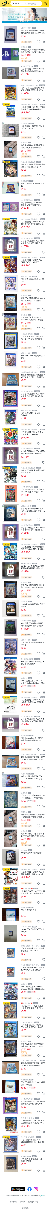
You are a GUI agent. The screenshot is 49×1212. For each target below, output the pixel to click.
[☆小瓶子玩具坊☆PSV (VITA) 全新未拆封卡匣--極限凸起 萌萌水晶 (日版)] (10, 245)
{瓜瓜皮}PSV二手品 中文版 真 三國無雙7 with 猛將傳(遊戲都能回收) (33, 892)
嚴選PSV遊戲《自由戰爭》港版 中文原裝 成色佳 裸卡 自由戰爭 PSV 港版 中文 (33, 834)
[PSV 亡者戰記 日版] (10, 914)
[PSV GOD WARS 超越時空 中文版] (10, 360)
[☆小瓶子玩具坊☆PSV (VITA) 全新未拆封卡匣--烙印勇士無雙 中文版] (10, 532)
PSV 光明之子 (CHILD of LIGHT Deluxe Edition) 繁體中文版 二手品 (33, 681)
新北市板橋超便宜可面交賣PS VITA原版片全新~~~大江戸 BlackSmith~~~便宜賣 (33, 758)
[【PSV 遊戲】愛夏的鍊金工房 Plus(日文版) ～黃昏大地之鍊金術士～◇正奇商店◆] (10, 799)
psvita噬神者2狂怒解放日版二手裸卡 (33, 605)
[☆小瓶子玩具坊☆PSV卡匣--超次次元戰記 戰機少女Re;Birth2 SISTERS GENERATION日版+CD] (10, 207)
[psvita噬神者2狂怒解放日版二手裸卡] (10, 608)
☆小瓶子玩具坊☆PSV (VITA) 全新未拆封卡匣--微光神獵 (33, 1102)
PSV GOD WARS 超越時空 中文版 (33, 356)
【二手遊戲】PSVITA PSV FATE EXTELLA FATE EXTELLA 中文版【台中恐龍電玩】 (32, 261)
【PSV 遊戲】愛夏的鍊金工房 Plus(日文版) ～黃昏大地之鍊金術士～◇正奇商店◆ (33, 796)
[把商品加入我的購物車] (43, 41)
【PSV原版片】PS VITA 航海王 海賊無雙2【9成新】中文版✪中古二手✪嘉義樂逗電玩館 (32, 1121)
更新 (42, 1195)
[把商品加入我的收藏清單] (38, 41)
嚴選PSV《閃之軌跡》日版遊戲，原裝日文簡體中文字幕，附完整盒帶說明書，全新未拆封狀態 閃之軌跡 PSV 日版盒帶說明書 (33, 586)
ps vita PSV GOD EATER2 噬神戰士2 (33, 930)
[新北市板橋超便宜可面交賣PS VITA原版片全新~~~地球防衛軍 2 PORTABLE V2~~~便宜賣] (10, 379)
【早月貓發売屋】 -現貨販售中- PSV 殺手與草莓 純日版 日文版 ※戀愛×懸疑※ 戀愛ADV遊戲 (33, 490)
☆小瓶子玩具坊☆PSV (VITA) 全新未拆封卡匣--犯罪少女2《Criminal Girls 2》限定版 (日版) (33, 452)
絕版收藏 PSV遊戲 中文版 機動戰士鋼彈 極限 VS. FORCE (33, 31)
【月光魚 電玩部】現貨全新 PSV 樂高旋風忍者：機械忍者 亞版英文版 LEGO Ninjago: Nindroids (33, 1026)
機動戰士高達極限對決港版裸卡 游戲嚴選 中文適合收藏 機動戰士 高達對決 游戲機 (33, 815)
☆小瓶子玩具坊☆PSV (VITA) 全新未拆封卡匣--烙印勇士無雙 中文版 (33, 528)
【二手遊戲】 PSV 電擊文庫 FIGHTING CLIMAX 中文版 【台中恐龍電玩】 (32, 548)
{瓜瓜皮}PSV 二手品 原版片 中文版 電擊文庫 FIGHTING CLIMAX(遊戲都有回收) (32, 1006)
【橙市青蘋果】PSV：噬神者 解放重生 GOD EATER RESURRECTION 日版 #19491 (32, 949)
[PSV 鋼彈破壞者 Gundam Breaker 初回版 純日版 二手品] (10, 991)
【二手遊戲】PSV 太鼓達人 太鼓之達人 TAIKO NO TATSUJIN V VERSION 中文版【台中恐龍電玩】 (32, 433)
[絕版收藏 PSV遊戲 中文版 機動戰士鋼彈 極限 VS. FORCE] (10, 34)
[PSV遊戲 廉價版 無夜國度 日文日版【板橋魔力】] (10, 665)
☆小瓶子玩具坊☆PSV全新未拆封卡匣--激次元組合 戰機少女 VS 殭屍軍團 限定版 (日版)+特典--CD (33, 720)
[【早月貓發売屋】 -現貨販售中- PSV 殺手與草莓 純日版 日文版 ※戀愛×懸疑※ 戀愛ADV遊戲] (10, 493)
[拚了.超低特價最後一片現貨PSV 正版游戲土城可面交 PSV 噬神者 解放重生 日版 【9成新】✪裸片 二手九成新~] (10, 512)
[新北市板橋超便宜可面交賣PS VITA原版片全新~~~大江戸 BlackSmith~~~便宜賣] (10, 761)
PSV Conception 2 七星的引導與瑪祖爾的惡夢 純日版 (32, 739)
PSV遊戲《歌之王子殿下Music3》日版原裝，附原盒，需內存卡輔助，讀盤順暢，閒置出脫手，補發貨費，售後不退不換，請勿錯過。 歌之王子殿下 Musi (33, 318)
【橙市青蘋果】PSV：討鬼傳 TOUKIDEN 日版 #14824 (32, 968)
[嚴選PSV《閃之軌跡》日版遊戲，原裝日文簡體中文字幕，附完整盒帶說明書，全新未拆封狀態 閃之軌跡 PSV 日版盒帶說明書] (10, 589)
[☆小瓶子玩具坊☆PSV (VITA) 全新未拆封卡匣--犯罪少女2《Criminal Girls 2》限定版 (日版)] (10, 455)
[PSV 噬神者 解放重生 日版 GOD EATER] (10, 1163)
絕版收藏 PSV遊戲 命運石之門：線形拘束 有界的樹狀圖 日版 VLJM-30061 (32, 624)
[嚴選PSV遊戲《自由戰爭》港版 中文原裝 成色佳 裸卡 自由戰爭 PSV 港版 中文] (10, 838)
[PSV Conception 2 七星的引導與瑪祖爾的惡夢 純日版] (10, 742)
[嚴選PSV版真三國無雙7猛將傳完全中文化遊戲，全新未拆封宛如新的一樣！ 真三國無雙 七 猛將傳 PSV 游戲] (10, 1048)
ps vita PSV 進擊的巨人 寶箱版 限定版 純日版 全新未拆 (32, 567)
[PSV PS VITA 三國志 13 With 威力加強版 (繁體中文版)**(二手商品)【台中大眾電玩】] (10, 92)
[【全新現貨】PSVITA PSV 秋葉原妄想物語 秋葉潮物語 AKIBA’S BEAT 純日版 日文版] (10, 73)
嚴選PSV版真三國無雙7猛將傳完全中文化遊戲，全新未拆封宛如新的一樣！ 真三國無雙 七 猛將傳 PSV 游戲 (33, 1045)
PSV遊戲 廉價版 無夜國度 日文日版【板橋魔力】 (32, 662)
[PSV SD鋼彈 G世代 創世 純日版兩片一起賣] (10, 1086)
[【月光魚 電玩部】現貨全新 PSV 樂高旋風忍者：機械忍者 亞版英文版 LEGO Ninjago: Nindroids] (10, 1029)
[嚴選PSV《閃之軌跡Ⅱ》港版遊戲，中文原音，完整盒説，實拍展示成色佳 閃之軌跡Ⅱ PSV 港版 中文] (10, 302)
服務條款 (13, 1201)
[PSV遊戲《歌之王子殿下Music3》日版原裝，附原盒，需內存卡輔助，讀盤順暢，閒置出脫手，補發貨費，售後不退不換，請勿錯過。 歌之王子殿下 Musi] (10, 321)
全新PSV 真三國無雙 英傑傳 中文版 (32, 643)
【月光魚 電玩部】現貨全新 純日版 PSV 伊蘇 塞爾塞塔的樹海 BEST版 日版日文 (32, 337)
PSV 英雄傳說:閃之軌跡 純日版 (32, 184)
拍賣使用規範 (33, 1201)
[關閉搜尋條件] (25, 3)
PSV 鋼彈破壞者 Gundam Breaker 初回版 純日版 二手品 (33, 987)
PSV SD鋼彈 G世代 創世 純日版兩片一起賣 (33, 1083)
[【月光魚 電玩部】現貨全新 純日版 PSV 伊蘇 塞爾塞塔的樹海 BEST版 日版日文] (10, 340)
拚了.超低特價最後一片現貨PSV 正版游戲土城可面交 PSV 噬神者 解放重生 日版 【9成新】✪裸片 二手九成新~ (33, 509)
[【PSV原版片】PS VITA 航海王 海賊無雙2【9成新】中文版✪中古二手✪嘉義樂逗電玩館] (10, 1124)
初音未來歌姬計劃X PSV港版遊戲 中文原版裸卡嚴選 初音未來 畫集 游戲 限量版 (32, 146)
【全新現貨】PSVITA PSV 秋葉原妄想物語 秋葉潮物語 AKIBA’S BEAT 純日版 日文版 (33, 69)
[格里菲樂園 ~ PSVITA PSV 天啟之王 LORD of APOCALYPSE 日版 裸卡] (10, 130)
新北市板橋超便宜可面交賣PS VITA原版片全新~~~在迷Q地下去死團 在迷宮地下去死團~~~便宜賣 (33, 1064)
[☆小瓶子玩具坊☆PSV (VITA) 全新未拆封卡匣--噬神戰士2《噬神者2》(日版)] (10, 398)
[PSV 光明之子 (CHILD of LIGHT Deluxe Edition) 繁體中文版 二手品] (10, 685)
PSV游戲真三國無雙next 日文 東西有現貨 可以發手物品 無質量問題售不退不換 (33, 50)
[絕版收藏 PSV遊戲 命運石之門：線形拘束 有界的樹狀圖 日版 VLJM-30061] (10, 627)
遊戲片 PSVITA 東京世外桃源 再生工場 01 (33, 471)
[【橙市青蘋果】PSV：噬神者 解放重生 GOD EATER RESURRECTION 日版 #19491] (10, 952)
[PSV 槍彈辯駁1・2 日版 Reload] (10, 417)
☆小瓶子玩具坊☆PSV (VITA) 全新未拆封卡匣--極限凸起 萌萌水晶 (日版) (33, 242)
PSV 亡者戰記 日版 (28, 910)
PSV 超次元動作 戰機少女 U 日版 (32, 280)
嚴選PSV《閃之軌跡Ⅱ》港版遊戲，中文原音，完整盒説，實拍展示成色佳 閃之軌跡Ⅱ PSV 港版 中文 (33, 299)
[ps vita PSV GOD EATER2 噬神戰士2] (10, 933)
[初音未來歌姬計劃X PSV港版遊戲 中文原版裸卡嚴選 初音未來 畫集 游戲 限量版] (10, 149)
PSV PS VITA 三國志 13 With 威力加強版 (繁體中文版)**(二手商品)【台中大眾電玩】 (33, 89)
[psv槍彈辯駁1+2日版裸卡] (10, 857)
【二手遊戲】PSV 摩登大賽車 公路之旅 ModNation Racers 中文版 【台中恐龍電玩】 (33, 108)
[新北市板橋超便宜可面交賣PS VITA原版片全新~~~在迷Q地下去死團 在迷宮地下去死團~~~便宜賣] (10, 1067)
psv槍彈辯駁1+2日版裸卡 (31, 853)
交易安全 (25, 1208)
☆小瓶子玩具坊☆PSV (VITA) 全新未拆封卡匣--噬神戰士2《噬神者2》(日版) (33, 395)
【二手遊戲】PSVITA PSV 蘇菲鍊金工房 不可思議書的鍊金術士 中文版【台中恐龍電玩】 (33, 222)
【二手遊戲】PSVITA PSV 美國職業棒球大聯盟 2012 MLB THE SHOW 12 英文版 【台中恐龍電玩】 (33, 873)
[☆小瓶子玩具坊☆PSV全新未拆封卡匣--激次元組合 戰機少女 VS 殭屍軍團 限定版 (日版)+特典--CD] (10, 723)
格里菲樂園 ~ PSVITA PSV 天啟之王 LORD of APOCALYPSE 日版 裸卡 (33, 127)
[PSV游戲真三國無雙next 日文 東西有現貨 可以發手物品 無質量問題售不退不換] (10, 54)
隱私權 (22, 1201)
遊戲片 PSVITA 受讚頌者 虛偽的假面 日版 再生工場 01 (33, 165)
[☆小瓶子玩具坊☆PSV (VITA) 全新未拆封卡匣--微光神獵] (10, 1105)
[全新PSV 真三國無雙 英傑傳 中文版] (10, 646)
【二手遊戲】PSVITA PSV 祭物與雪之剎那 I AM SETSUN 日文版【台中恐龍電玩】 (32, 701)
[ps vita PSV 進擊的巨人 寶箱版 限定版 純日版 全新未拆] (10, 570)
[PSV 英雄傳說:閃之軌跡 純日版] (10, 187)
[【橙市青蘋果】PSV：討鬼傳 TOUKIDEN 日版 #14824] (10, 971)
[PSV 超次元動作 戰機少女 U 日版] (10, 283)
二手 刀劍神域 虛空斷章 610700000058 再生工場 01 (32, 1140)
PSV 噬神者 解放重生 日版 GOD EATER (31, 1159)
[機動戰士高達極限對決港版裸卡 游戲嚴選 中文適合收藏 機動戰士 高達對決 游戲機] (10, 818)
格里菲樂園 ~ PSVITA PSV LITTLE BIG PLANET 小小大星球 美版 (32, 777)
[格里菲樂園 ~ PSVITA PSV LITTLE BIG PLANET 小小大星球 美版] (10, 780)
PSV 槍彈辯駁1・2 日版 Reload (30, 414)
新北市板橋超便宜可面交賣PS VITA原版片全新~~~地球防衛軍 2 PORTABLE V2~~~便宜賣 (33, 375)
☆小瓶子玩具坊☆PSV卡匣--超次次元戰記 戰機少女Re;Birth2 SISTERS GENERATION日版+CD (32, 203)
